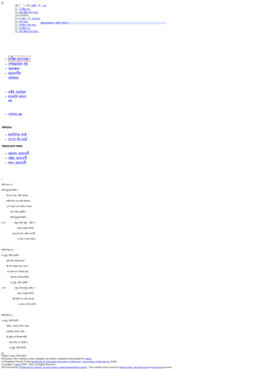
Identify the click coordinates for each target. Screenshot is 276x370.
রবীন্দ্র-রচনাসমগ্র (47, 23)
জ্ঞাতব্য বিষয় (8, 84)
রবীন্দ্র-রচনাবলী (9, 51)
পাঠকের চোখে (8, 107)
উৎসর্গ (64, 23)
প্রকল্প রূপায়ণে (9, 44)
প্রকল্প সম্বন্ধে (9, 38)
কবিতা (58, 23)
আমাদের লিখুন (9, 120)
